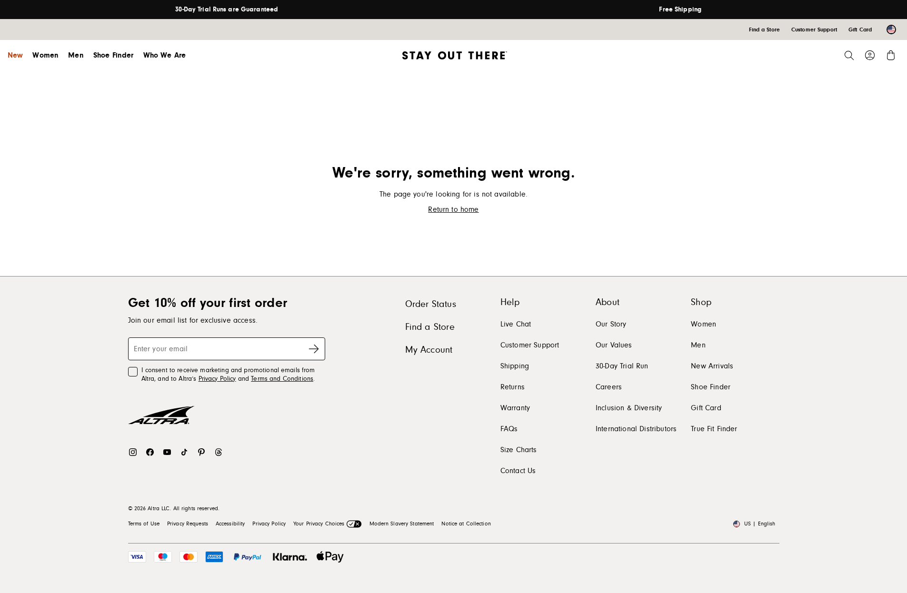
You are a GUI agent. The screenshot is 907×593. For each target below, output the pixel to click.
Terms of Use (143, 524)
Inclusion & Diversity (629, 408)
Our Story (611, 324)
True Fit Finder (714, 429)
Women (45, 55)
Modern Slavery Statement (401, 524)
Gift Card (706, 408)
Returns (512, 387)
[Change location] (891, 29)
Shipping (514, 366)
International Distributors (636, 429)
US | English (759, 524)
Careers (609, 387)
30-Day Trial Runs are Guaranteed (226, 9)
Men (75, 55)
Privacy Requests (187, 524)
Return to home (453, 209)
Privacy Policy (217, 379)
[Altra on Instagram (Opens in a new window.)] (133, 452)
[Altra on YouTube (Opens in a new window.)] (167, 452)
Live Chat (515, 324)
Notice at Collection (465, 524)
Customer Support (529, 345)
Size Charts (518, 449)
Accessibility (230, 524)
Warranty (515, 408)
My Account (429, 350)
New (15, 55)
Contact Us (518, 470)
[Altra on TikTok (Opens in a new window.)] (184, 452)
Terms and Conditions (282, 379)
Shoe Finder (113, 55)
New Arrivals (712, 366)
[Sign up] (313, 348)
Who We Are (164, 55)
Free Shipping (680, 9)
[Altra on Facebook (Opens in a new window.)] (150, 452)
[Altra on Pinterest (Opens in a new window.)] (201, 452)
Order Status (430, 304)
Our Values (614, 345)
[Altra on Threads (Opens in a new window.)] (218, 452)
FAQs (509, 429)
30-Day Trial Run (622, 366)
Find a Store (430, 327)
